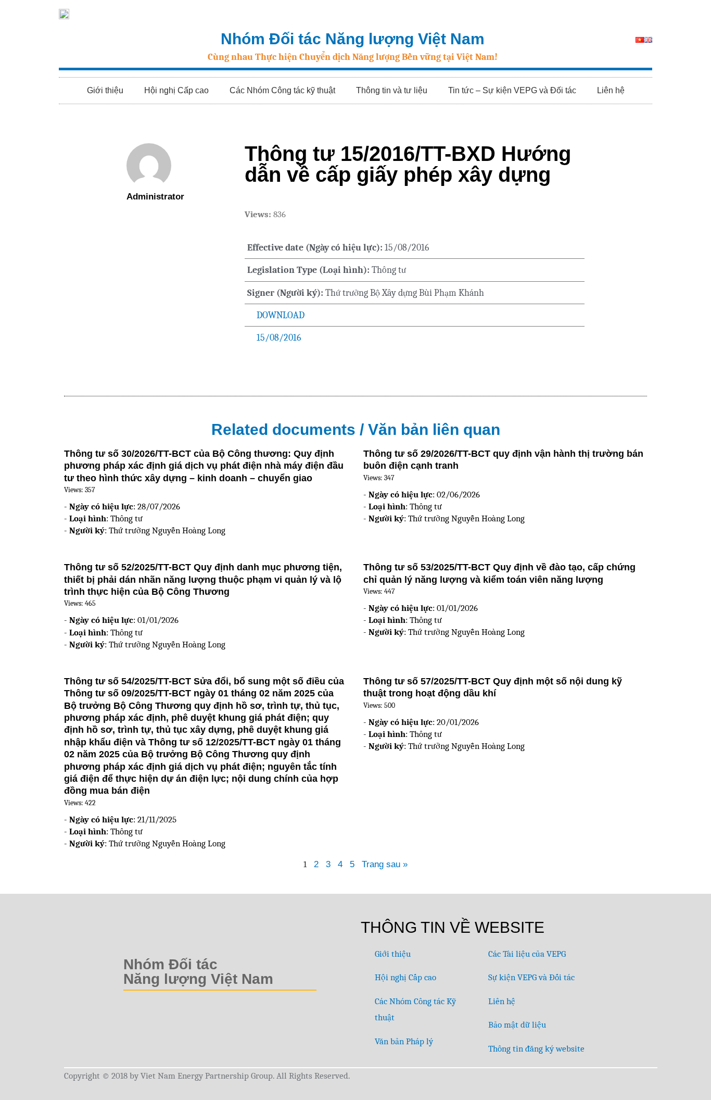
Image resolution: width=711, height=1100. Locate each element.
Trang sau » (385, 864)
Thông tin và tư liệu (391, 90)
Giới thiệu (105, 90)
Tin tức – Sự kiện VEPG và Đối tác (512, 90)
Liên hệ (611, 90)
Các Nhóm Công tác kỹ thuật (282, 90)
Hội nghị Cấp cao (176, 90)
